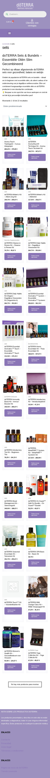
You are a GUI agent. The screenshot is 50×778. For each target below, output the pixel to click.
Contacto (5, 739)
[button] (9, 33)
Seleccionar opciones (11, 155)
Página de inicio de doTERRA (14, 767)
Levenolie (6, 44)
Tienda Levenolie (9, 771)
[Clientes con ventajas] (32, 20)
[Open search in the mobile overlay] (25, 14)
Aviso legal (6, 747)
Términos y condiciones (12, 750)
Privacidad (6, 743)
